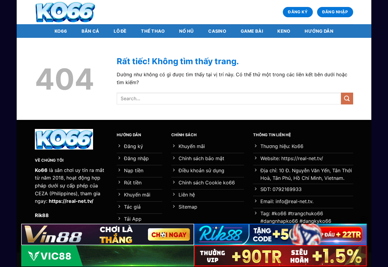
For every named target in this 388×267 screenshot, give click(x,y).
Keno (283, 31)
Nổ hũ (186, 31)
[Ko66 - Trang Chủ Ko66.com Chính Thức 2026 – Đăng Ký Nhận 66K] (65, 12)
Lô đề (120, 31)
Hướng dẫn (319, 31)
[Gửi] (347, 98)
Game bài (252, 31)
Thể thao (153, 31)
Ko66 (61, 31)
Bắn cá (90, 31)
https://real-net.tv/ (71, 201)
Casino (217, 31)
